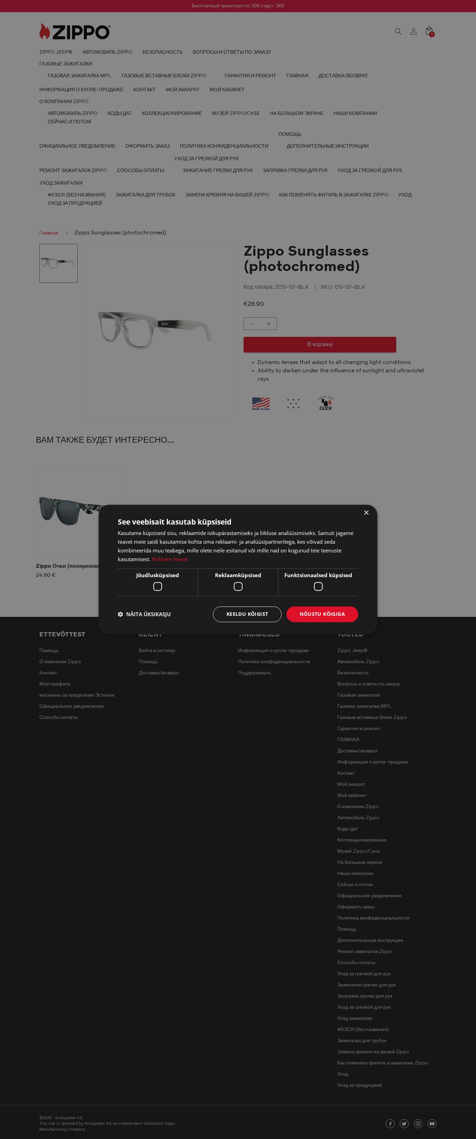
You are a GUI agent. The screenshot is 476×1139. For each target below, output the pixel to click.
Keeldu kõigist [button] (247, 614)
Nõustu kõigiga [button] (322, 614)
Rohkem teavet (170, 559)
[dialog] (238, 569)
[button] (144, 614)
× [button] (366, 513)
